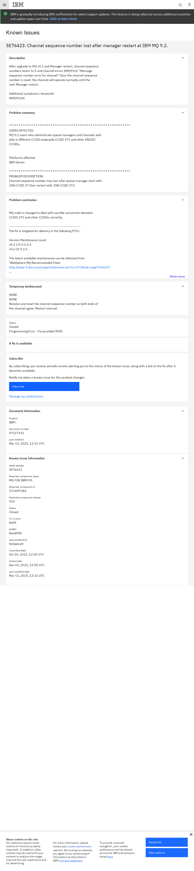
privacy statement (71, 860)
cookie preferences (80, 846)
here (110, 856)
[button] (191, 834)
